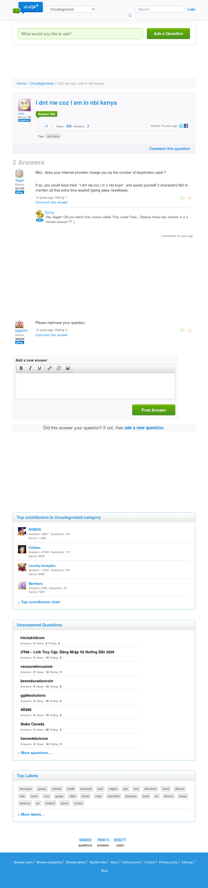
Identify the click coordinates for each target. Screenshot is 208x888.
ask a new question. (145, 427)
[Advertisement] (105, 66)
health (71, 789)
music (34, 796)
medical (50, 803)
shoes (85, 796)
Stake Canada (32, 723)
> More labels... (31, 814)
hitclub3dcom (32, 637)
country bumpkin (42, 565)
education (114, 796)
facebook (86, 789)
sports (64, 803)
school (78, 803)
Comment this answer (51, 202)
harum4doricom (34, 738)
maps (98, 796)
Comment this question (169, 148)
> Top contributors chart (39, 601)
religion (113, 789)
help (22, 796)
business (131, 796)
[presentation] (21, 368)
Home (21, 83)
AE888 (26, 709)
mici (21, 113)
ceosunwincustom (37, 666)
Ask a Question (168, 33)
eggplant (21, 330)
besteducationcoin (37, 680)
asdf (100, 789)
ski (156, 796)
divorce (168, 796)
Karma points (131, 862)
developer (26, 789)
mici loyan (53, 136)
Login (191, 9)
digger (19, 180)
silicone (179, 789)
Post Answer (154, 410)
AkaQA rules (98, 862)
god (125, 789)
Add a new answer (31, 360)
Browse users (23, 862)
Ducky (49, 212)
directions (151, 789)
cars (46, 796)
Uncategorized (41, 83)
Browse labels (75, 862)
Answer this (46, 114)
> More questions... (34, 752)
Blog (104, 870)
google (59, 796)
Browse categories (49, 862)
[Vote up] (40, 126)
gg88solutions (33, 695)
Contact (149, 862)
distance (25, 803)
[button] (21, 368)
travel (165, 789)
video (72, 796)
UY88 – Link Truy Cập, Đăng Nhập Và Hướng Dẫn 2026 (67, 651)
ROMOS (35, 529)
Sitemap (187, 862)
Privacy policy (168, 862)
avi (38, 803)
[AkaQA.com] (28, 7)
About (114, 862)
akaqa (183, 796)
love (136, 789)
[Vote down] (52, 126)
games (42, 789)
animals (56, 789)
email (146, 796)
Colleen (35, 547)
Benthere (36, 583)
